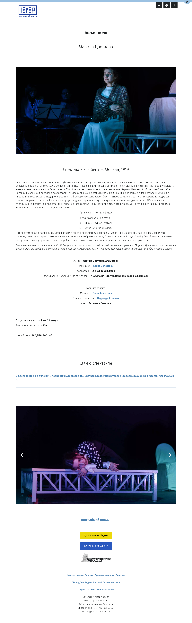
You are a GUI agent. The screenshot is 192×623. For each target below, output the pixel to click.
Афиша (107, 15)
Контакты (160, 15)
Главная (96, 15)
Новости (134, 15)
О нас (147, 15)
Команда (121, 15)
